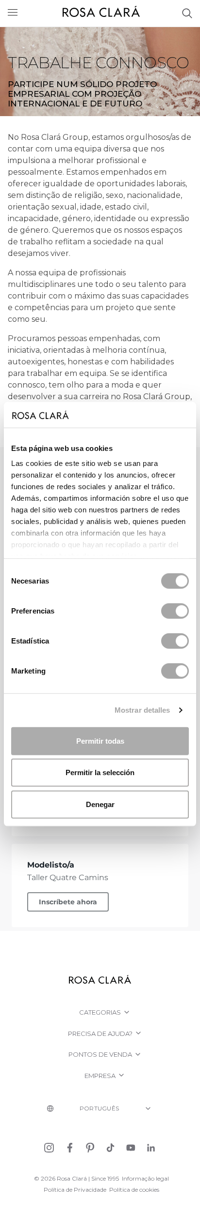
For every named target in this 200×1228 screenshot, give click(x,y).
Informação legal (145, 1178)
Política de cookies (134, 1189)
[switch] (175, 610)
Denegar (100, 804)
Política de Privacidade (75, 1189)
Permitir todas (100, 740)
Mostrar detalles (142, 710)
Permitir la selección (100, 772)
